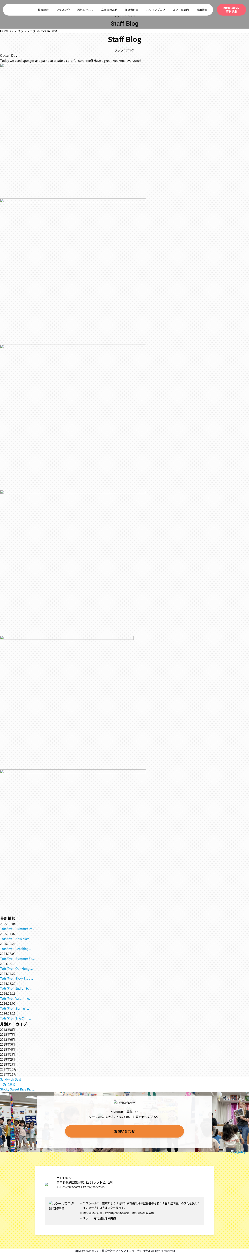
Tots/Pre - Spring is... (15, 1008)
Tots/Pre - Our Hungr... (16, 968)
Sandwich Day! (10, 1079)
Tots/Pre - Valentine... (15, 998)
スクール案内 (181, 10)
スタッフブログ (155, 10)
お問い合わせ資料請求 (231, 9)
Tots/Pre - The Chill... (15, 1018)
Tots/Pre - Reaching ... (16, 948)
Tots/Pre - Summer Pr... (17, 928)
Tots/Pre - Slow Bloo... (16, 978)
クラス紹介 (63, 10)
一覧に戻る (8, 1084)
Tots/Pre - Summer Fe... (17, 958)
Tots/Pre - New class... (16, 938)
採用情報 (201, 10)
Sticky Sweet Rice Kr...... (17, 1089)
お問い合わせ (124, 1131)
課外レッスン (85, 10)
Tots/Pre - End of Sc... (15, 988)
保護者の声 (132, 10)
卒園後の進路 (109, 10)
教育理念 (43, 10)
